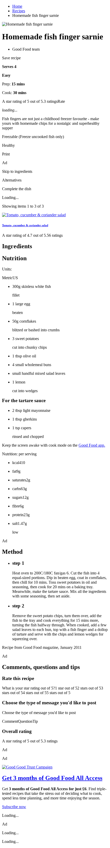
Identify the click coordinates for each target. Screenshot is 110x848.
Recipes (18, 11)
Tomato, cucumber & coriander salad (25, 225)
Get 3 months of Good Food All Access (52, 778)
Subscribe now (14, 807)
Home (17, 6)
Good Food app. (92, 445)
